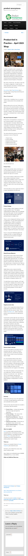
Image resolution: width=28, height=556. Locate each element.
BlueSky (16, 25)
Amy (5, 431)
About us (5, 25)
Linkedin (5, 28)
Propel (8, 436)
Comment (8, 534)
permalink (11, 500)
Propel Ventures (15, 90)
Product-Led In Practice (9, 486)
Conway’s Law (11, 311)
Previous (6, 32)
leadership (6, 499)
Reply (7, 517)
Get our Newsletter (17, 22)
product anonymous (12, 8)
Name (8, 552)
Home (5, 22)
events (14, 498)
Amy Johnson (6, 90)
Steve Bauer (17, 49)
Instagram (11, 28)
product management (12, 499)
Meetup (11, 25)
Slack (17, 28)
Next (22, 32)
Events (10, 22)
